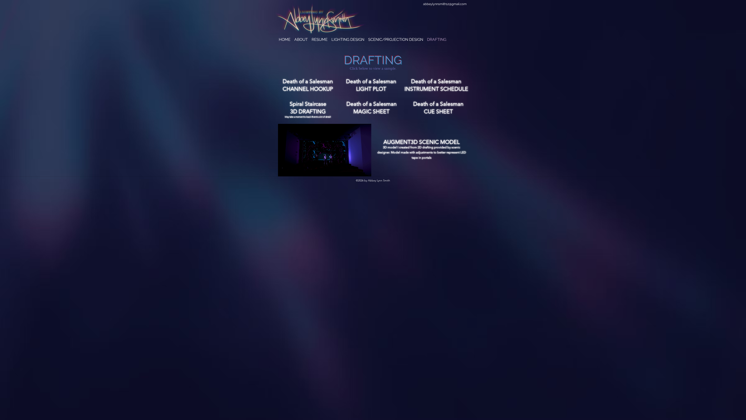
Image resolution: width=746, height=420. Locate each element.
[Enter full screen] (366, 171)
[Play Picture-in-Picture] (359, 171)
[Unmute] (289, 171)
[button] (301, 39)
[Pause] (283, 171)
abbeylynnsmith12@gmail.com (445, 4)
